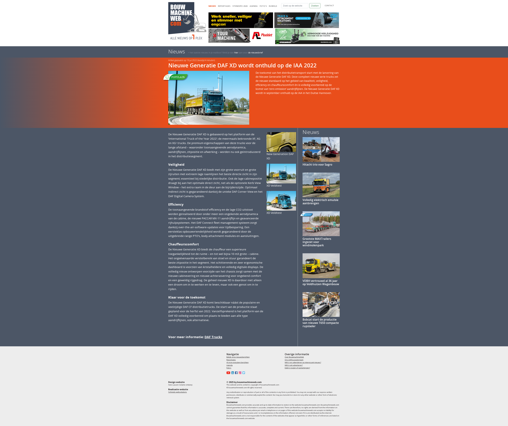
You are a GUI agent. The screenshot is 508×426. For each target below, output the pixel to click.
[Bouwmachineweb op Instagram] (240, 372)
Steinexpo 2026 (240, 6)
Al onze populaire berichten (237, 362)
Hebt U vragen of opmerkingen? (297, 368)
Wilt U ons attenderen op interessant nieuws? (303, 362)
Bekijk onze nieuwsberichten (238, 357)
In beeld (273, 6)
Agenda (254, 6)
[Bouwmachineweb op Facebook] (237, 372)
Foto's (263, 6)
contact (329, 5)
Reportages (224, 6)
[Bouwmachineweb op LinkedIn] (233, 372)
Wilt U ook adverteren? (294, 365)
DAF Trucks (213, 337)
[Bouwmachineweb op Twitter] (244, 372)
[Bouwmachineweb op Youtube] (228, 372)
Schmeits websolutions (177, 392)
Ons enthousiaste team (294, 360)
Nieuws (212, 6)
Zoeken (315, 5)
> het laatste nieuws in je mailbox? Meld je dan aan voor (225, 52)
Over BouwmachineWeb (294, 357)
